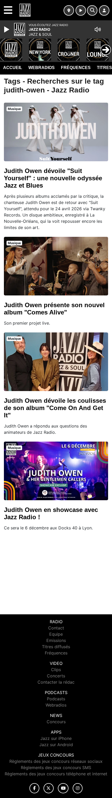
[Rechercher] (92, 10)
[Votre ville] (69, 10)
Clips (56, 669)
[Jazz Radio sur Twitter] (48, 788)
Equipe (56, 634)
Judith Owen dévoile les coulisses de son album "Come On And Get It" (55, 408)
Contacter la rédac (56, 682)
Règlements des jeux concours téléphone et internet (56, 773)
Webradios (41, 67)
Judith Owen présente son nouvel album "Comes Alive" (54, 308)
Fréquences (76, 67)
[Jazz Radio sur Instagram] (78, 788)
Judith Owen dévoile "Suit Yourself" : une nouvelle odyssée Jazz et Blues (53, 178)
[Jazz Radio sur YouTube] (63, 788)
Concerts (56, 675)
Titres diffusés (56, 646)
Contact (56, 627)
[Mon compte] (104, 10)
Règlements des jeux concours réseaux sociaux (56, 761)
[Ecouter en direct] (81, 10)
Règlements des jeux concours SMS (56, 767)
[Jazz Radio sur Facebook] (34, 788)
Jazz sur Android (56, 744)
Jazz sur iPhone (56, 738)
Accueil (12, 67)
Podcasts (56, 698)
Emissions (56, 640)
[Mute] (98, 29)
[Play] (7, 29)
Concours (56, 721)
